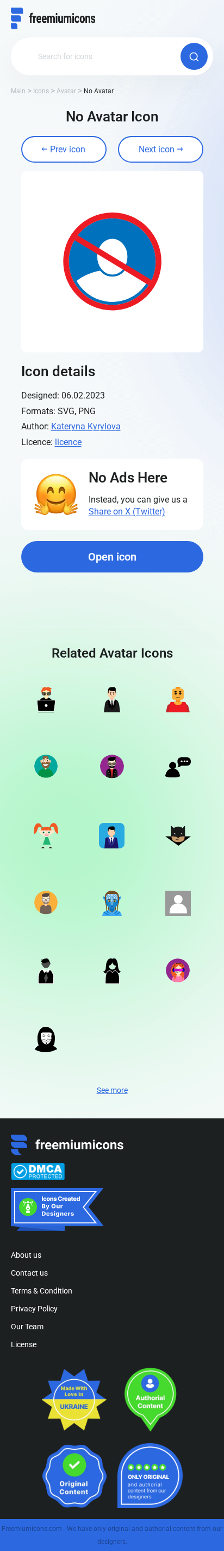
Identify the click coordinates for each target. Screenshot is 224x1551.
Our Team (27, 1326)
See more (112, 1090)
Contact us (29, 1273)
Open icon (112, 556)
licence (68, 442)
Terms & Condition (41, 1290)
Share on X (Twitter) (127, 511)
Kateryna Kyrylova (86, 426)
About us (26, 1255)
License (23, 1344)
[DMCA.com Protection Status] (38, 1171)
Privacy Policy (34, 1308)
